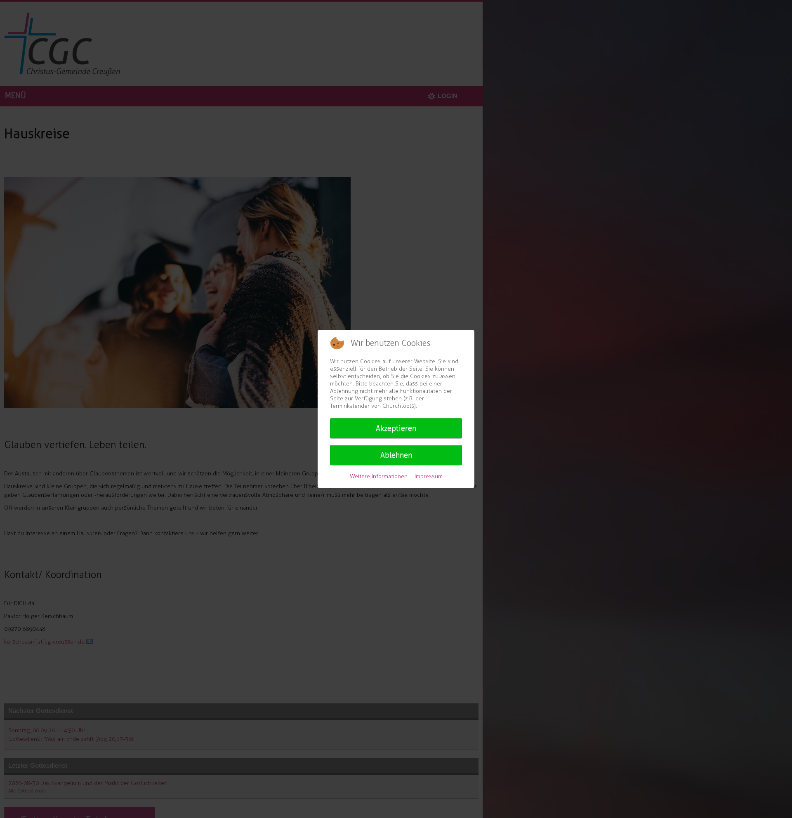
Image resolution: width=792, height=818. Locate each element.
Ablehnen (396, 455)
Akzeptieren (396, 428)
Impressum (429, 476)
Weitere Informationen (379, 476)
